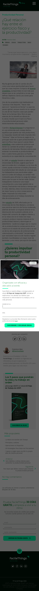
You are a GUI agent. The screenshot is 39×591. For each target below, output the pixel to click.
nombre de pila (6, 304)
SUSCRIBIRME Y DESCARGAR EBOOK (19, 325)
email (3, 312)
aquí (16, 321)
